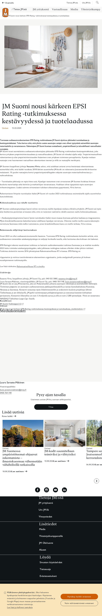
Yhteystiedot (45, 516)
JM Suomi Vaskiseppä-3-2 (10, 304)
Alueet (42, 549)
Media (42, 529)
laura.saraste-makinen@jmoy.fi (78, 281)
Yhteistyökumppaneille (51, 535)
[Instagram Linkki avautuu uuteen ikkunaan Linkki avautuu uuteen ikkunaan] (46, 489)
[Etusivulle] (5, 12)
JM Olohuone (46, 542)
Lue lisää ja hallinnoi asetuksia (20, 607)
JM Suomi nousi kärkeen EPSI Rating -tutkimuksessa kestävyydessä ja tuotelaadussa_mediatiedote (41, 309)
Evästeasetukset (48, 576)
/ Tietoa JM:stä (19, 9)
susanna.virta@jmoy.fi (67, 278)
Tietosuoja (45, 569)
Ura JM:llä (44, 509)
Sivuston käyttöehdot (51, 562)
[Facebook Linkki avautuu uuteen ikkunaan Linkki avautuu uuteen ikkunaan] (37, 489)
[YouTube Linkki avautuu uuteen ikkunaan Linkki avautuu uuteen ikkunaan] (55, 489)
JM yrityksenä (46, 502)
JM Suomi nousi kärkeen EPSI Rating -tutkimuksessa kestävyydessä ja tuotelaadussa (47, 113)
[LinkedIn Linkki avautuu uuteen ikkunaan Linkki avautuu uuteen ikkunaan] (64, 489)
